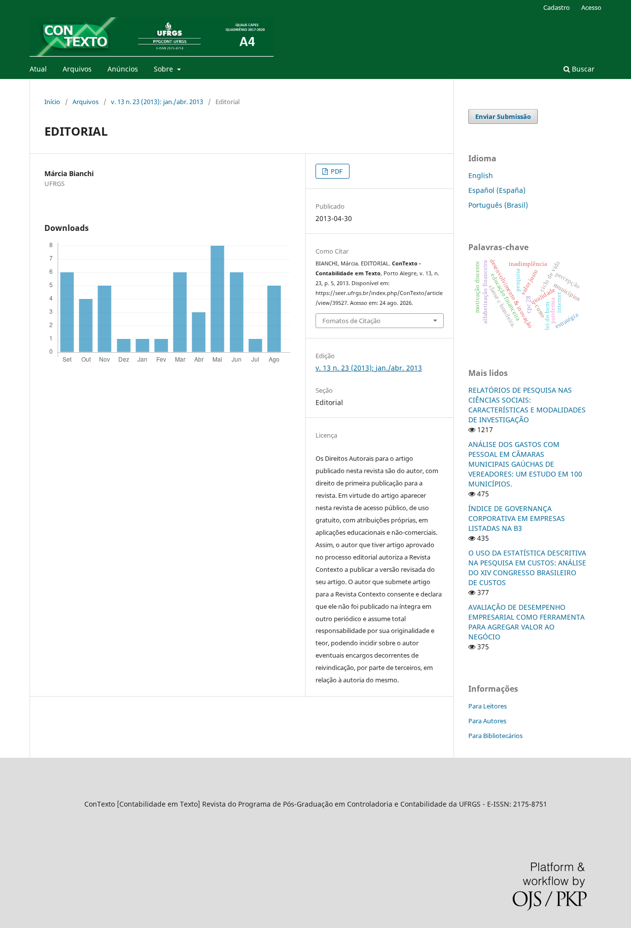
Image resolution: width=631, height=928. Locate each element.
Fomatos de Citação (351, 320)
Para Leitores (487, 706)
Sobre (164, 69)
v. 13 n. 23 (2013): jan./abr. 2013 (157, 101)
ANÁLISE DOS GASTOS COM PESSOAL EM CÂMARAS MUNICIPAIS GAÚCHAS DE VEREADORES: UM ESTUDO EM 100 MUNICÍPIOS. (525, 464)
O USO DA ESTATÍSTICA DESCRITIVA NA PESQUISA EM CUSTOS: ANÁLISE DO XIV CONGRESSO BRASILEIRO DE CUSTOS (527, 567)
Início (52, 101)
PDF (336, 171)
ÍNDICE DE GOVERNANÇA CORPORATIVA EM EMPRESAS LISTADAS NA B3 (516, 518)
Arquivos (77, 69)
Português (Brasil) (498, 205)
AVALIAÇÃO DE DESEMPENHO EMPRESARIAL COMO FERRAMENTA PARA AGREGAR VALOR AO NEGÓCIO (526, 621)
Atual (38, 69)
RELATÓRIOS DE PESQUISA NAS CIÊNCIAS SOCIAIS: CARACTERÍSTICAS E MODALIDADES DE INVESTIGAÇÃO (527, 404)
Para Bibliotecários (495, 735)
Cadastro (556, 7)
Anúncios (122, 69)
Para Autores (487, 720)
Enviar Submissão (503, 116)
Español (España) (497, 190)
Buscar (582, 69)
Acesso (591, 7)
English (480, 175)
